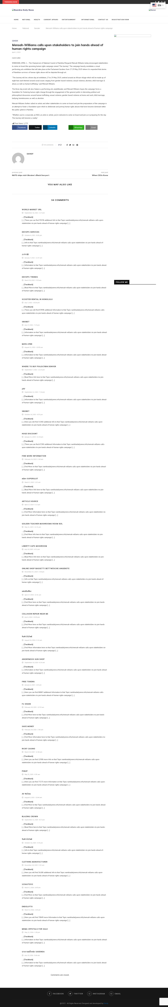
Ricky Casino (28, 749)
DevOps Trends (30, 277)
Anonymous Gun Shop (33, 659)
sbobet (26, 322)
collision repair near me (35, 614)
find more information (34, 456)
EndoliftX (27, 907)
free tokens (28, 682)
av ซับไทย (26, 794)
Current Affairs (51, 19)
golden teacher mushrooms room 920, (42, 524)
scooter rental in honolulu (37, 299)
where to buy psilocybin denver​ (39, 366)
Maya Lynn (27, 344)
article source (30, 501)
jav (23, 389)
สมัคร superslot (30, 479)
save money (28, 726)
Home (16, 19)
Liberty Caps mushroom (34, 546)
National (26, 19)
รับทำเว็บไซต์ (27, 636)
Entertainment (69, 19)
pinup (25, 771)
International (87, 19)
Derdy (30, 154)
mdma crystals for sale (35, 929)
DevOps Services (30, 232)
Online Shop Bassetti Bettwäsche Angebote (45, 568)
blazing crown (30, 816)
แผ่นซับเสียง (26, 591)
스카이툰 (25, 254)
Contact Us (103, 19)
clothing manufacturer (34, 862)
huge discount (30, 434)
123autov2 (27, 884)
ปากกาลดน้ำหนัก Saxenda (33, 952)
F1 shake (26, 704)
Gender (37, 28)
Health (37, 19)
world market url (32, 210)
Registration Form (120, 19)
